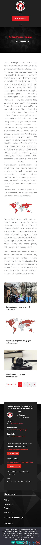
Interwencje (9, 504)
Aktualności (9, 512)
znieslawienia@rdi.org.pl (19, 430)
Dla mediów (8, 523)
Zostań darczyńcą (20, 18)
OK (13, 542)
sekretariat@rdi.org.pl (18, 436)
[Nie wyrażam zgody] (39, 536)
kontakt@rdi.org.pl (17, 423)
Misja (6, 500)
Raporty (7, 508)
